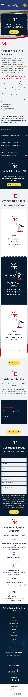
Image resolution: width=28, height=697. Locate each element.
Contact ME (14, 635)
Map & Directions (14, 646)
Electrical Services (14, 623)
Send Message (14, 512)
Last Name (4, 463)
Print (19, 250)
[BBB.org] (9, 680)
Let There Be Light (13, 185)
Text (8, 250)
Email (14, 250)
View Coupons (13, 363)
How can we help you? (7, 487)
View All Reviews (13, 432)
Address (4, 477)
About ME (14, 620)
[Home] (13, 5)
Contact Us (13, 32)
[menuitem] (13, 135)
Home (14, 617)
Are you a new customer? (8, 482)
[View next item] (15, 427)
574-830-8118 (14, 665)
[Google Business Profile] (15, 680)
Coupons (14, 629)
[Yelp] (18, 680)
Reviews (14, 632)
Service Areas (13, 626)
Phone (3, 468)
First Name (4, 459)
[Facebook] (12, 680)
